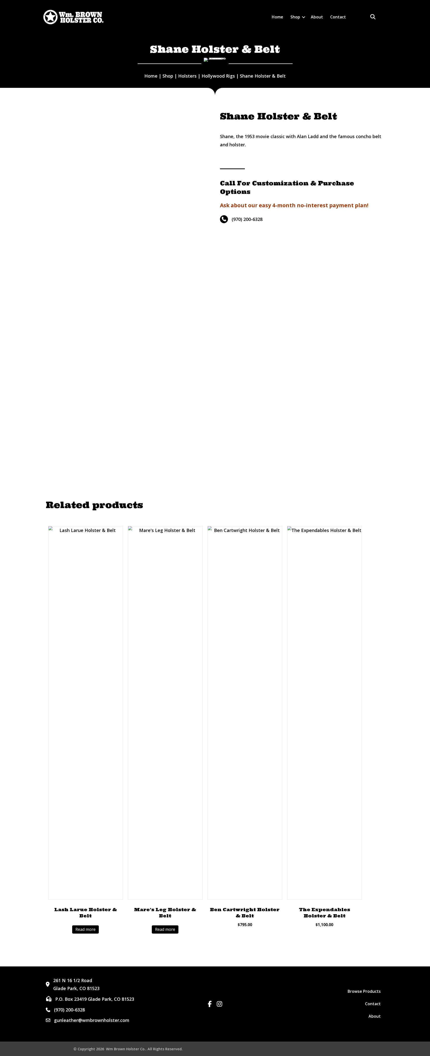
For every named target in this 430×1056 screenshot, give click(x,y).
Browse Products (364, 991)
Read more (85, 929)
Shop (295, 17)
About (317, 17)
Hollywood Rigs (218, 76)
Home (277, 17)
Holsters (187, 76)
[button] (303, 17)
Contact (338, 17)
